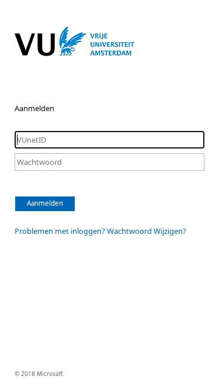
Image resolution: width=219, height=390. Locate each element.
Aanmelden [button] (45, 203)
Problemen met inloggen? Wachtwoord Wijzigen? (100, 231)
